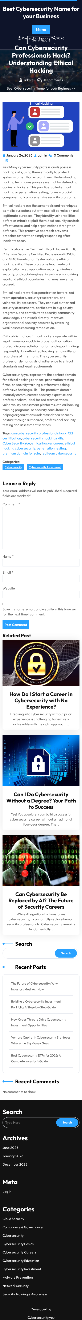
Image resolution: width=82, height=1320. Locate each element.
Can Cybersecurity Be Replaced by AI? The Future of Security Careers (41, 900)
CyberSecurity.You (16, 443)
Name (8, 556)
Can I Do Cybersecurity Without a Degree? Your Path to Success (41, 800)
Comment (11, 504)
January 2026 (13, 1156)
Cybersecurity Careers (19, 1252)
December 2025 (15, 1164)
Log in (7, 1191)
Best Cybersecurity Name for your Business (41, 12)
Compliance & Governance (23, 1227)
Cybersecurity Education (21, 1260)
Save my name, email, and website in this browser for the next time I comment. (39, 611)
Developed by (41, 1309)
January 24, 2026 (19, 155)
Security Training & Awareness (25, 1294)
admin (43, 155)
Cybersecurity (15, 93)
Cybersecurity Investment (47, 93)
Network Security (16, 1286)
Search (23, 943)
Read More (39, 663)
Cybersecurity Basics (18, 1244)
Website (9, 588)
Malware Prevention (18, 1277)
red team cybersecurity (58, 453)
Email (8, 572)
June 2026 (10, 1147)
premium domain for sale (21, 453)
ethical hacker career (47, 443)
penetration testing (51, 448)
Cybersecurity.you (41, 1317)
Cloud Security (13, 1219)
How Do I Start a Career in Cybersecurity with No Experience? (41, 700)
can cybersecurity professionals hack (38, 433)
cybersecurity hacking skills (42, 438)
